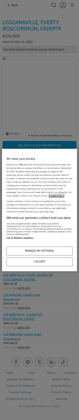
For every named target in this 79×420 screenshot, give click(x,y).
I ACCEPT (39, 261)
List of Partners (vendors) (19, 238)
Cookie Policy (56, 196)
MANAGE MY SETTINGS (39, 250)
